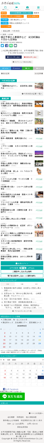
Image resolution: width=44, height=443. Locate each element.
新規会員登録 (22, 427)
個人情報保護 (31, 417)
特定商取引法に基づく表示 (31, 420)
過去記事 (6, 31)
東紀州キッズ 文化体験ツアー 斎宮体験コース (21, 322)
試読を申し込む (31, 57)
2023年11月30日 (9, 42)
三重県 (4, 34)
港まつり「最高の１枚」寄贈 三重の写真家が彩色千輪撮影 (22, 131)
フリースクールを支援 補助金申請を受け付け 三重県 (22, 202)
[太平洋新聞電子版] (11, 3)
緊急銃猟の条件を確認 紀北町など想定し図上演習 (22, 289)
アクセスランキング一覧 (23, 311)
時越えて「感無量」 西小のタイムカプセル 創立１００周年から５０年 (22, 122)
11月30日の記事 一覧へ (33, 94)
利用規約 (20, 417)
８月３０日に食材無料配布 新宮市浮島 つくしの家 (22, 241)
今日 (7, 284)
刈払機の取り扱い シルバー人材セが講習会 (22, 187)
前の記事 (6, 73)
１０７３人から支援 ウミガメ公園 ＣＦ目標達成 (22, 179)
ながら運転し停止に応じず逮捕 (22, 218)
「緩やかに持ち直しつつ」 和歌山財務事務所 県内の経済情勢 (22, 249)
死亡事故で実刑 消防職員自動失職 (20, 302)
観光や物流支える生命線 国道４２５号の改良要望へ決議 (22, 194)
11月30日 (16, 31)
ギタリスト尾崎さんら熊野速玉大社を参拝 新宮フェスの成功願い (22, 233)
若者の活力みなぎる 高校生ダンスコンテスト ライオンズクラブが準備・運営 (22, 155)
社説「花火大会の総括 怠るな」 (19, 299)
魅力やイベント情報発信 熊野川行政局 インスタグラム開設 (22, 113)
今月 (36, 284)
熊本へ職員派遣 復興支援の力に (22, 138)
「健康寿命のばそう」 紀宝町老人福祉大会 (22, 86)
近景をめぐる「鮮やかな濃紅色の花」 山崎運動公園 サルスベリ (22, 294)
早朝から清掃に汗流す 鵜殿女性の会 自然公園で (22, 163)
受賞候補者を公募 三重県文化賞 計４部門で (22, 210)
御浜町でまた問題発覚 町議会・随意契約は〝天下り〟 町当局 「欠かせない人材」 (23, 306)
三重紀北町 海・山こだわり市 (14, 319)
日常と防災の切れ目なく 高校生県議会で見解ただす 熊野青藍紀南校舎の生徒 (22, 105)
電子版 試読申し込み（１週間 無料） (22, 276)
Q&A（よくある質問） (16, 424)
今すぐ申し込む (14, 57)
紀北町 (11, 34)
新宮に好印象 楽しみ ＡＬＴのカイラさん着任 (22, 171)
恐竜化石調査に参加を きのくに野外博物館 (22, 257)
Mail (39, 68)
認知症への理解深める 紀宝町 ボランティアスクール (22, 225)
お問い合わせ (32, 424)
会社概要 (11, 417)
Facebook (17, 68)
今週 (22, 284)
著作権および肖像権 (11, 420)
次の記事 (38, 73)
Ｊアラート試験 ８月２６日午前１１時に (22, 146)
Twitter (6, 68)
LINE (28, 68)
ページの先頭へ (37, 413)
